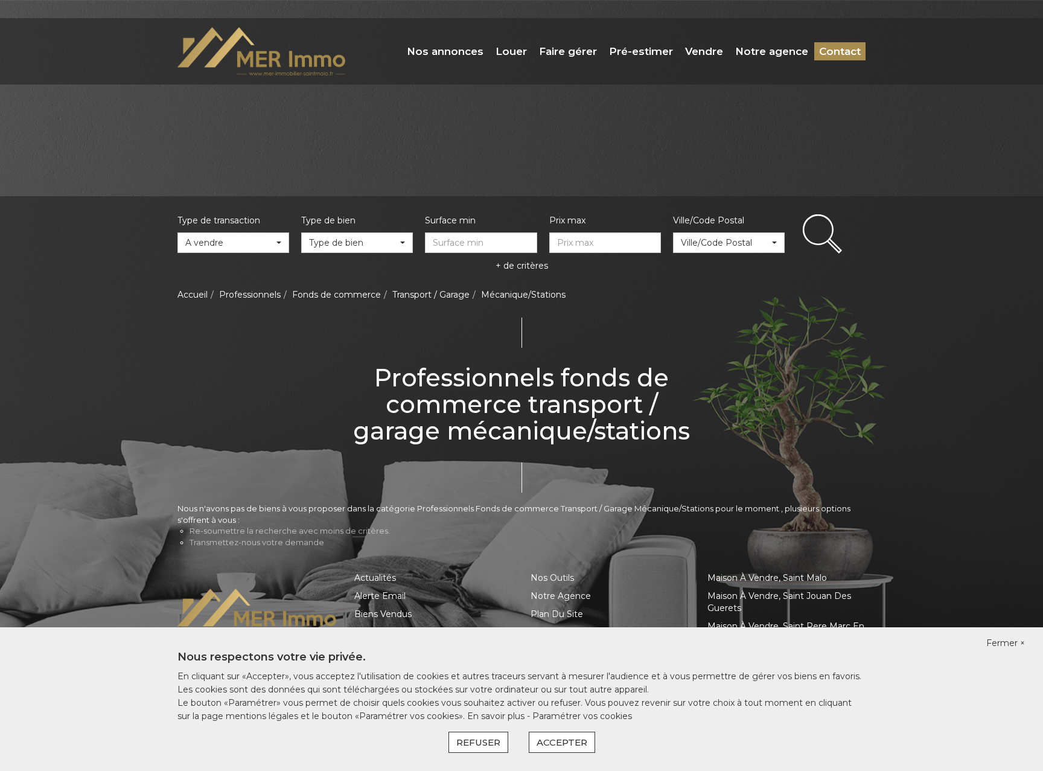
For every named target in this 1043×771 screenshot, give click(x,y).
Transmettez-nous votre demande (257, 542)
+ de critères (522, 265)
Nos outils (552, 577)
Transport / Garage (431, 294)
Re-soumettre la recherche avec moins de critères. (290, 531)
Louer (511, 51)
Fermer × (1005, 643)
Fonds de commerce (336, 294)
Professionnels (250, 294)
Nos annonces (445, 51)
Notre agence (771, 51)
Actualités (375, 577)
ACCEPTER (562, 742)
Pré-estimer (641, 51)
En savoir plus (497, 716)
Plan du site (557, 614)
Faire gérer (568, 51)
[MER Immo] (261, 50)
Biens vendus (383, 614)
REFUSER (478, 742)
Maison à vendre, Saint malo (767, 577)
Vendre (704, 51)
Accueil (192, 294)
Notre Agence (561, 595)
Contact (840, 51)
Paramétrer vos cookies (582, 716)
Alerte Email (380, 595)
